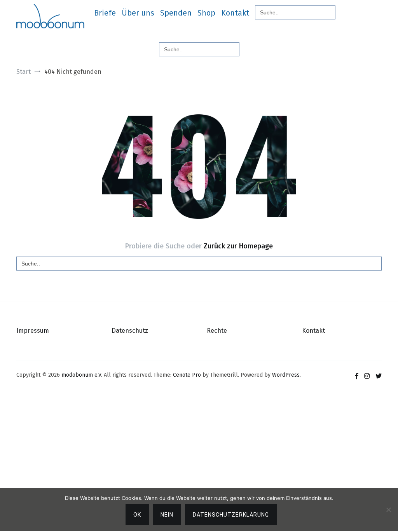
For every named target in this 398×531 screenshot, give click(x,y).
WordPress (286, 375)
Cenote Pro (187, 375)
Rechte (217, 330)
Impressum (32, 330)
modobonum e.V (81, 375)
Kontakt (235, 12)
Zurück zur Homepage (238, 246)
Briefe (105, 12)
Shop (206, 12)
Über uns (138, 12)
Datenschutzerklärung (231, 515)
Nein (167, 515)
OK (137, 515)
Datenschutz (130, 330)
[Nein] (388, 510)
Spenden (176, 12)
